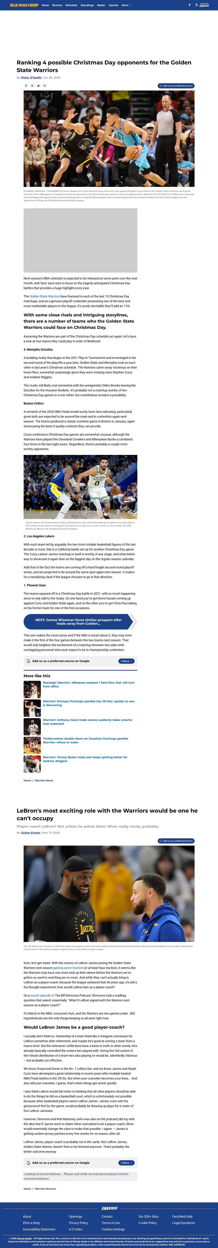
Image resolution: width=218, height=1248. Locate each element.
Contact (107, 1216)
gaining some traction (68, 968)
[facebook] (189, 4)
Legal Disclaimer (183, 1223)
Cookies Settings (113, 1229)
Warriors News (44, 780)
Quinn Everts (30, 832)
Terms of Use (111, 1223)
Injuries (113, 5)
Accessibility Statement (39, 1229)
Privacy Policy (78, 1223)
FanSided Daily (182, 1216)
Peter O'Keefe (31, 77)
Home (27, 780)
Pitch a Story (31, 1223)
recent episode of (42, 995)
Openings (75, 1216)
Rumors (57, 5)
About (27, 1216)
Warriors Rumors (45, 1188)
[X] (196, 4)
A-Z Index (75, 1229)
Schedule (71, 5)
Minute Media (24, 1238)
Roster (101, 5)
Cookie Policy (148, 1223)
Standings (87, 5)
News (45, 5)
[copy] (44, 85)
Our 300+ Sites (149, 1216)
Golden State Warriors (45, 296)
